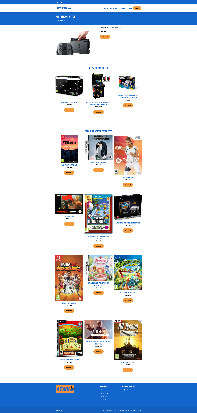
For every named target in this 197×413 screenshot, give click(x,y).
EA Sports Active (128, 177)
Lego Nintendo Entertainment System (128, 223)
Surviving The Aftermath (69, 165)
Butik (137, 8)
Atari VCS (113, 8)
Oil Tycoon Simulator (128, 362)
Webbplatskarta (136, 410)
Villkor (114, 410)
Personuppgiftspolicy (124, 410)
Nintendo (118, 27)
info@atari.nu (136, 2)
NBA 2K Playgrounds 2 (69, 303)
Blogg (130, 8)
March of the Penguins (98, 162)
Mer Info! (105, 37)
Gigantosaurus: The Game (128, 293)
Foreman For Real (69, 216)
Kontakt (109, 410)
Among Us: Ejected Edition (69, 102)
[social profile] (62, 2)
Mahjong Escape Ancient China (69, 360)
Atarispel (122, 8)
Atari (106, 8)
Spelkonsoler (111, 27)
